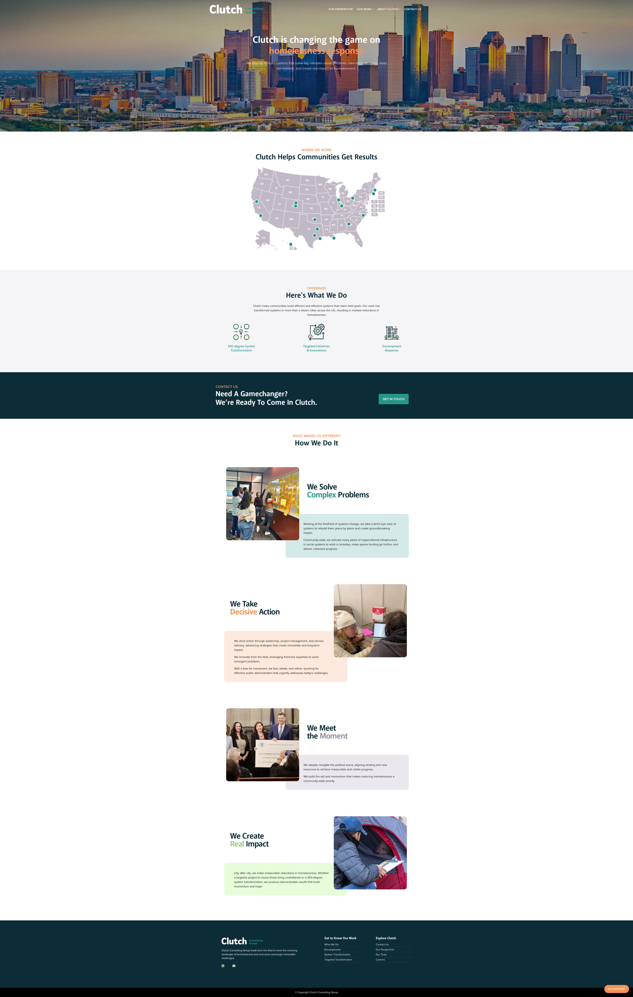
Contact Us (412, 9)
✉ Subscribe (616, 989)
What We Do (331, 944)
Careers (380, 960)
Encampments (332, 949)
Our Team (381, 954)
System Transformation (337, 954)
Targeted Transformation (338, 960)
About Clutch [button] (387, 9)
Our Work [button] (364, 9)
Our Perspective (341, 9)
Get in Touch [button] (394, 399)
